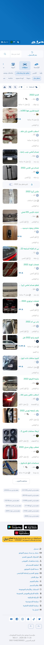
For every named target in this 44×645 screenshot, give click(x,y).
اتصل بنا (36, 610)
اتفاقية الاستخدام (32, 565)
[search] (5, 54)
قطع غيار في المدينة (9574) (13, 506)
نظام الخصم (34, 585)
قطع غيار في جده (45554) (11, 490)
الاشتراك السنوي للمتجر (30, 557)
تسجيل (36, 549)
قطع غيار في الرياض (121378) (30, 490)
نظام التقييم (34, 581)
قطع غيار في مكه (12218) (12, 500)
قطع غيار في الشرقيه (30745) (31, 495)
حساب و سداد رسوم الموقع (29, 553)
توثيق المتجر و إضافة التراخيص (28, 573)
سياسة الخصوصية (32, 602)
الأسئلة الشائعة (33, 598)
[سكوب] (10, 87)
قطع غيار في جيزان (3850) (32, 516)
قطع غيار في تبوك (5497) (13, 511)
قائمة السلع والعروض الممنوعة (28, 594)
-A (31, 626)
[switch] (11, 184)
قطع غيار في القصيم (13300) (31, 500)
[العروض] (4, 87)
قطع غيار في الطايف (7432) (31, 511)
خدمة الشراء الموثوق (31, 569)
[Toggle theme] (18, 42)
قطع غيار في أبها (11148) (32, 506)
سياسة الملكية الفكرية (31, 606)
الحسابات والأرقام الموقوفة (29, 590)
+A (39, 626)
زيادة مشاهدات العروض (30, 561)
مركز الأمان (35, 577)
